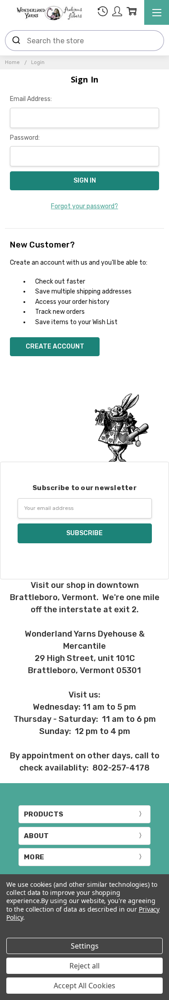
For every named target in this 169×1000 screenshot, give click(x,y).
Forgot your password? (84, 206)
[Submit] (16, 40)
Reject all (84, 966)
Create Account (55, 346)
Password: (25, 138)
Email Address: (31, 99)
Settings (85, 946)
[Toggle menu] (156, 12)
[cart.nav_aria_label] (131, 13)
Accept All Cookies (84, 986)
